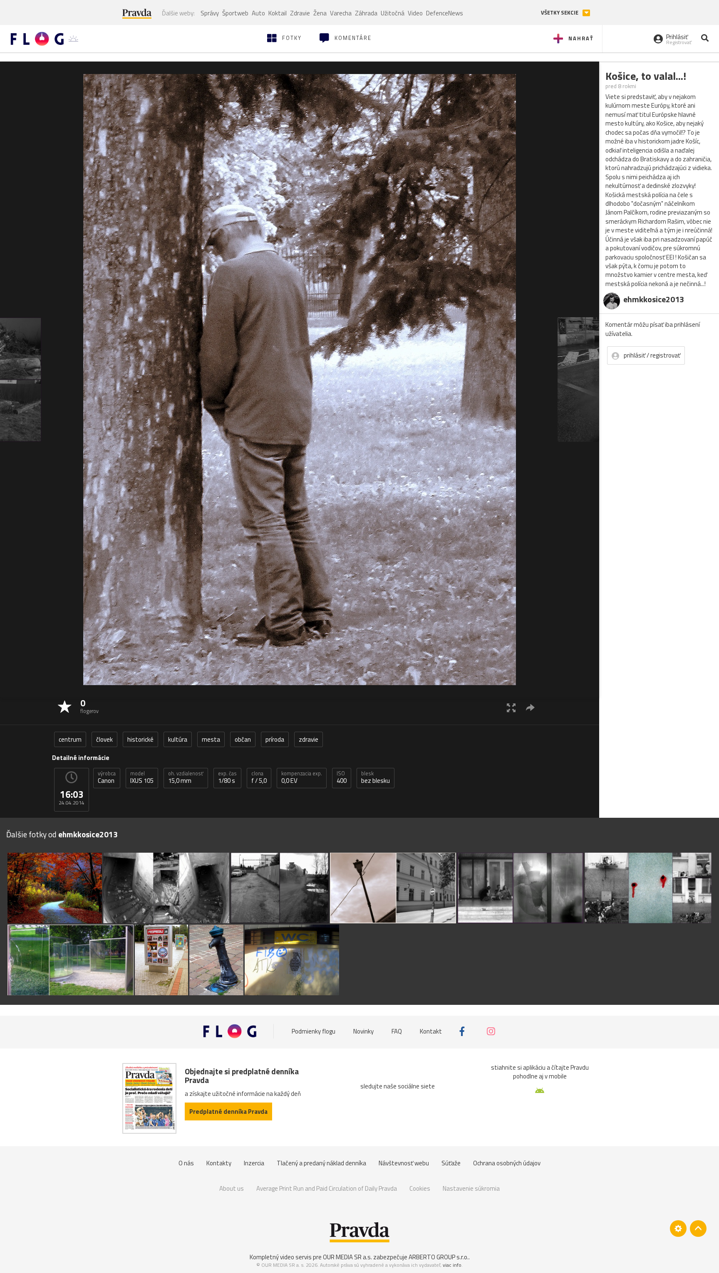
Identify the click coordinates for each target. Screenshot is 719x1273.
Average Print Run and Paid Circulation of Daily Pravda (326, 1188)
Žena (320, 13)
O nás (186, 1163)
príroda (274, 739)
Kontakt (431, 1031)
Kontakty (218, 1163)
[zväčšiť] (511, 707)
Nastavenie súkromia (471, 1188)
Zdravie (300, 13)
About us (231, 1188)
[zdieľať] (530, 707)
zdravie (308, 739)
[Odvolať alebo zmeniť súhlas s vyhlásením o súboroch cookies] (678, 1228)
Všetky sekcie (560, 13)
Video (415, 13)
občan (243, 739)
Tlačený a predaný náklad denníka (321, 1163)
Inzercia (254, 1163)
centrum (70, 739)
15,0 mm (185, 777)
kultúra (177, 739)
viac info (452, 1265)
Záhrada (366, 13)
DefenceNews (444, 13)
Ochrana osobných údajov (506, 1163)
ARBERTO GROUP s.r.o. (439, 1257)
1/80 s (227, 777)
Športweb (235, 13)
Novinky (363, 1031)
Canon (107, 777)
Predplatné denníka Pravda (228, 1111)
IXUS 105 (142, 777)
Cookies (419, 1188)
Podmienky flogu (313, 1031)
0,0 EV (301, 777)
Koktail (277, 13)
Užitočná (392, 13)
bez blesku (375, 777)
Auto (258, 13)
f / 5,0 (259, 777)
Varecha (341, 13)
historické (140, 739)
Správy (210, 13)
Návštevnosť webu (404, 1163)
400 (342, 777)
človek (104, 739)
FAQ (397, 1031)
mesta (211, 739)
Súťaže (451, 1163)
